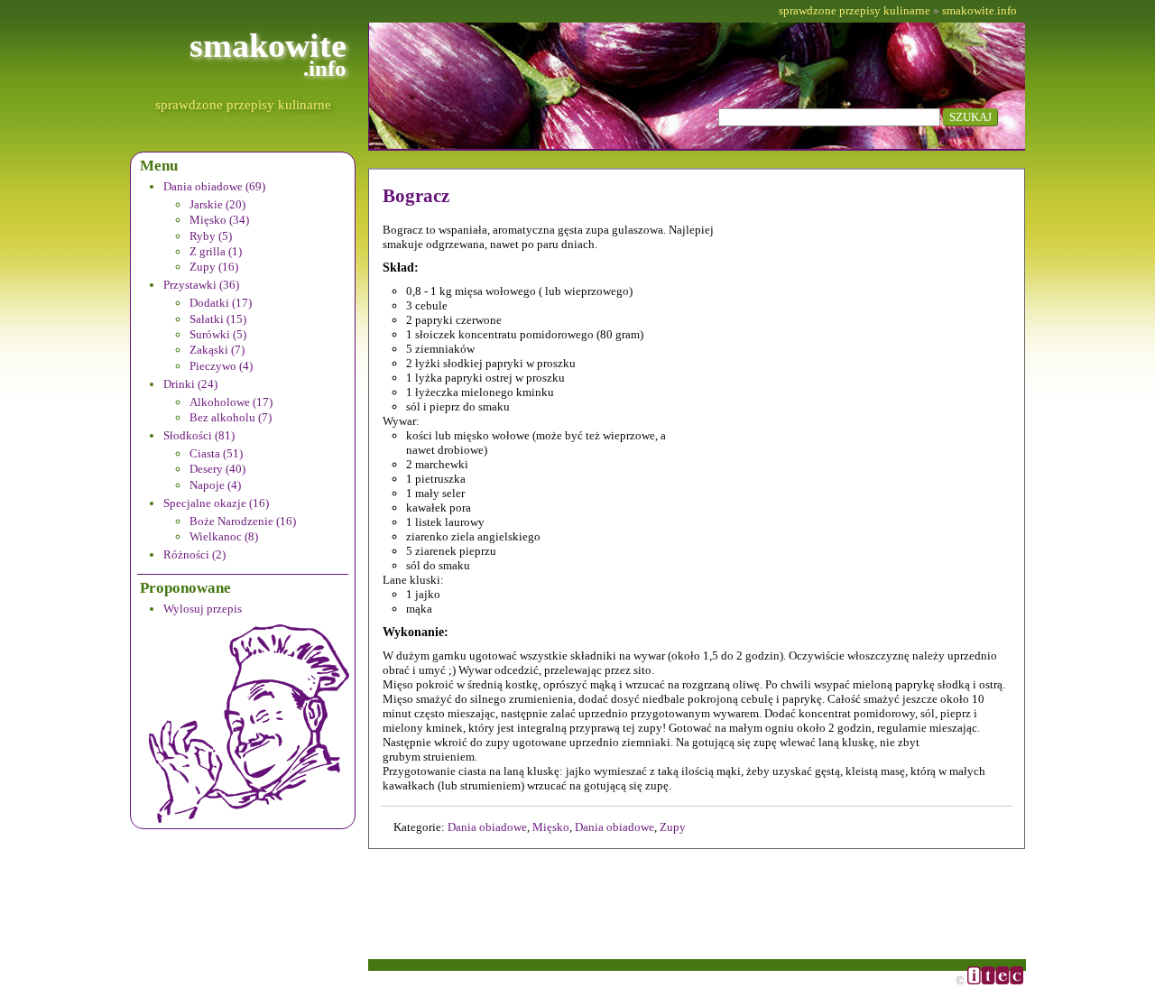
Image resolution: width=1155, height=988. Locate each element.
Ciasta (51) (216, 453)
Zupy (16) (213, 266)
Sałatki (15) (217, 319)
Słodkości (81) (199, 435)
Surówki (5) (217, 334)
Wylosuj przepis (202, 608)
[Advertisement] (886, 337)
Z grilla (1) (215, 251)
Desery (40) (217, 469)
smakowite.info (979, 10)
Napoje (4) (215, 485)
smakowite (267, 53)
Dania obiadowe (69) (214, 186)
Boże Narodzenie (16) (242, 521)
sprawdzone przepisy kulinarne (243, 104)
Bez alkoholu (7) (230, 417)
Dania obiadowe (487, 827)
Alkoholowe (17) (231, 402)
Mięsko (550, 827)
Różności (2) (194, 554)
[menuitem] (254, 228)
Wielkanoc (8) (223, 536)
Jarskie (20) (217, 204)
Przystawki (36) (201, 284)
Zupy (673, 827)
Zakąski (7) (217, 349)
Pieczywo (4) (221, 366)
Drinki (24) (190, 384)
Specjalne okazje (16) (216, 503)
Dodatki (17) (220, 302)
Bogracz (416, 196)
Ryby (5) (210, 236)
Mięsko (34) (219, 219)
